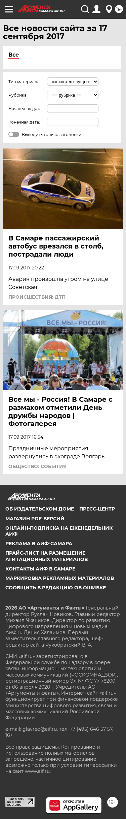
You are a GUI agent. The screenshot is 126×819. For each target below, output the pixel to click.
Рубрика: (18, 95)
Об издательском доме (39, 509)
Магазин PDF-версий (35, 519)
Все (13, 55)
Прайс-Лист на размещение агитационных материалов (46, 556)
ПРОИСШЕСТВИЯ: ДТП (37, 297)
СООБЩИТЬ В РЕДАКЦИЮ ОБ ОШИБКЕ (55, 588)
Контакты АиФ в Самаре (40, 569)
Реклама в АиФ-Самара (38, 543)
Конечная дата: (24, 122)
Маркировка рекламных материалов (59, 578)
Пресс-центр (97, 509)
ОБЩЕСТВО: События (37, 466)
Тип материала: (24, 81)
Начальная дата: (25, 108)
